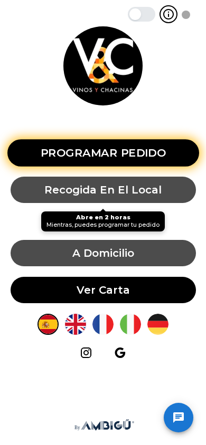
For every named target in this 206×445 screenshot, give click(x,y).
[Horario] (168, 14)
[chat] (178, 417)
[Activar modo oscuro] (141, 14)
